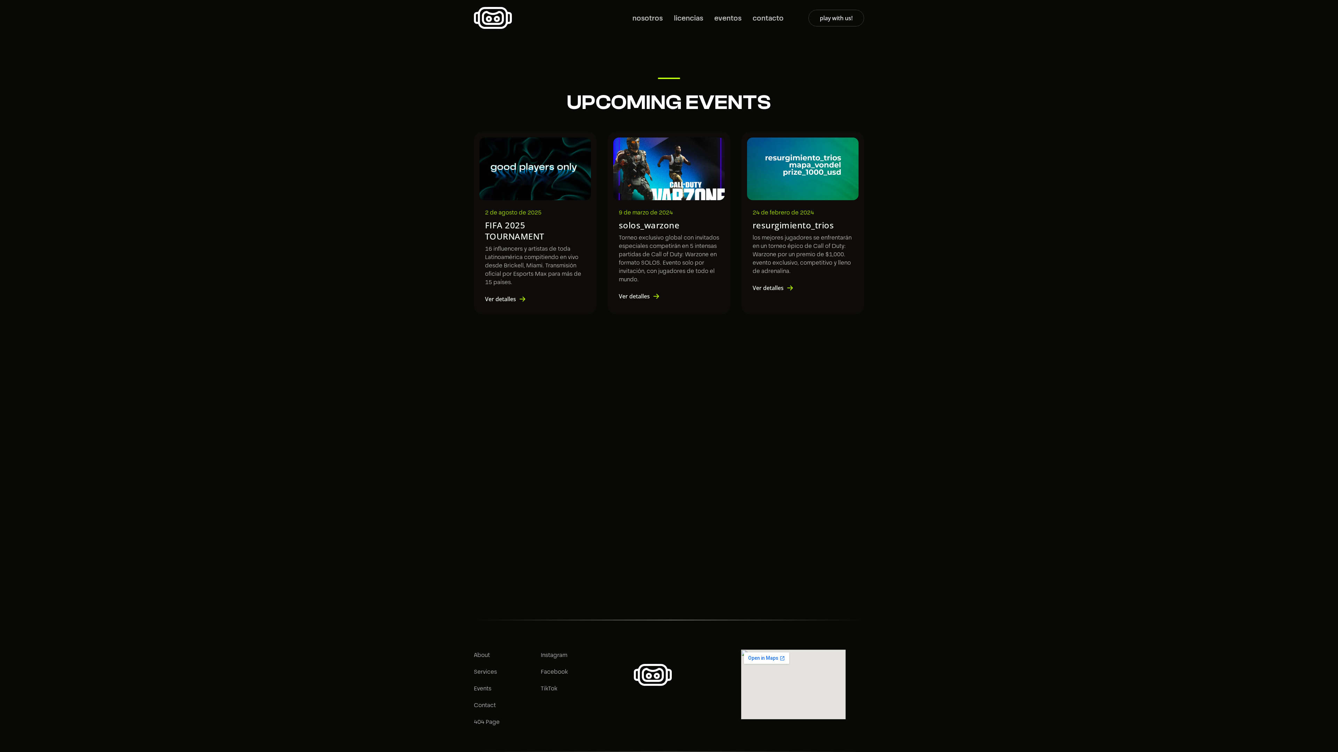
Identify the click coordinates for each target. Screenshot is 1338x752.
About (482, 655)
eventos (727, 18)
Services (485, 671)
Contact (485, 705)
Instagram (554, 655)
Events (482, 688)
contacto (768, 18)
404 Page (487, 722)
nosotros (647, 18)
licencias (688, 18)
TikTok (549, 688)
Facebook (554, 671)
